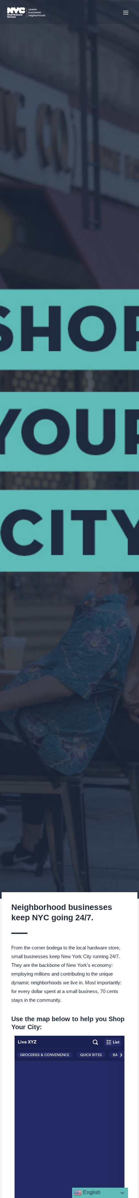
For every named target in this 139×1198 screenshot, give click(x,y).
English (91, 1192)
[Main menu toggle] (126, 12)
